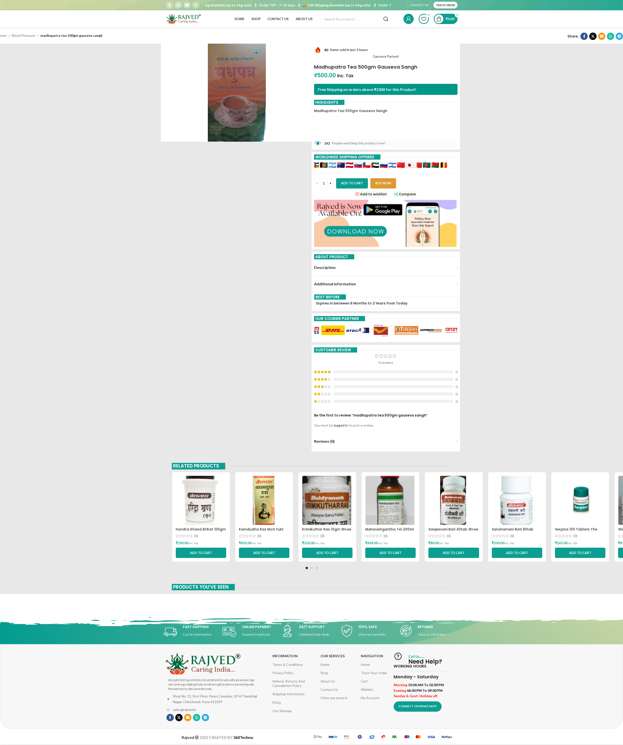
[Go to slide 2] (311, 568)
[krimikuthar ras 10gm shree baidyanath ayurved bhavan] (327, 500)
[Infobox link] (193, 632)
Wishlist (367, 689)
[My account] (408, 19)
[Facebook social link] (169, 5)
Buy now (383, 183)
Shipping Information (288, 694)
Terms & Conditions (287, 664)
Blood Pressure (23, 35)
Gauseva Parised (386, 56)
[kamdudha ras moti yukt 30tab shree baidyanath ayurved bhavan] (264, 500)
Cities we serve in (334, 698)
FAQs (276, 702)
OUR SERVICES (332, 656)
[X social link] (593, 36)
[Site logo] (184, 18)
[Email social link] (601, 36)
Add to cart (352, 183)
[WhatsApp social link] (196, 5)
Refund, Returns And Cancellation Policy (288, 683)
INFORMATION (285, 656)
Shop (324, 673)
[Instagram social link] (178, 5)
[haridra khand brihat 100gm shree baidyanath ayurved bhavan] (201, 500)
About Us (327, 681)
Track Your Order (374, 673)
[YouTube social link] (187, 5)
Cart (364, 681)
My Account (370, 698)
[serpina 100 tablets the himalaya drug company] (580, 500)
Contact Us (329, 689)
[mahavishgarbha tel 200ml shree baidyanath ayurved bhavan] (390, 500)
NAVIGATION (372, 656)
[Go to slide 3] (316, 568)
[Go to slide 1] (307, 568)
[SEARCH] (385, 19)
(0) (196, 536)
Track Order (445, 5)
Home (324, 664)
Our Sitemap (282, 711)
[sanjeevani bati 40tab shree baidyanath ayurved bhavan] (453, 500)
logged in (341, 425)
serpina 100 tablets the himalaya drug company (577, 532)
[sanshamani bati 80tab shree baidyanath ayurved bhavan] (517, 500)
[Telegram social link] (619, 36)
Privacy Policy (282, 673)
